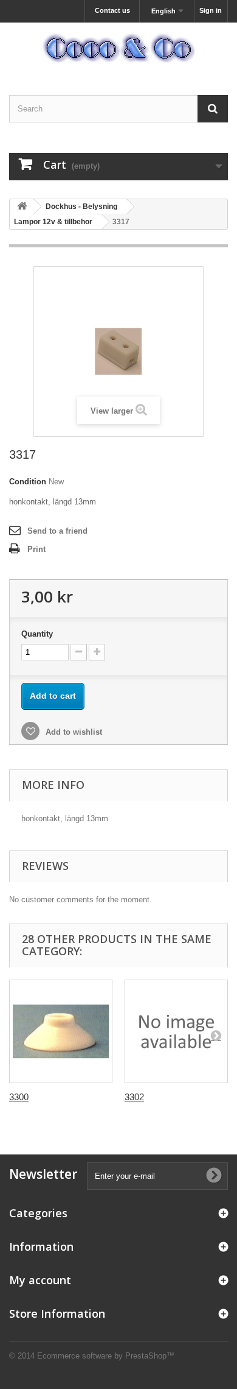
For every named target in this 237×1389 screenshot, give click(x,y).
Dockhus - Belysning (81, 206)
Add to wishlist (72, 732)
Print (36, 549)
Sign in (210, 10)
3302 (134, 1097)
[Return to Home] (21, 206)
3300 (19, 1097)
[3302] (176, 1031)
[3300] (60, 1031)
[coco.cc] (118, 48)
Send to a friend (57, 530)
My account (40, 1280)
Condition (27, 481)
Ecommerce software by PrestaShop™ (105, 1355)
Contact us (112, 10)
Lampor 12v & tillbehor (53, 221)
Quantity (37, 633)
